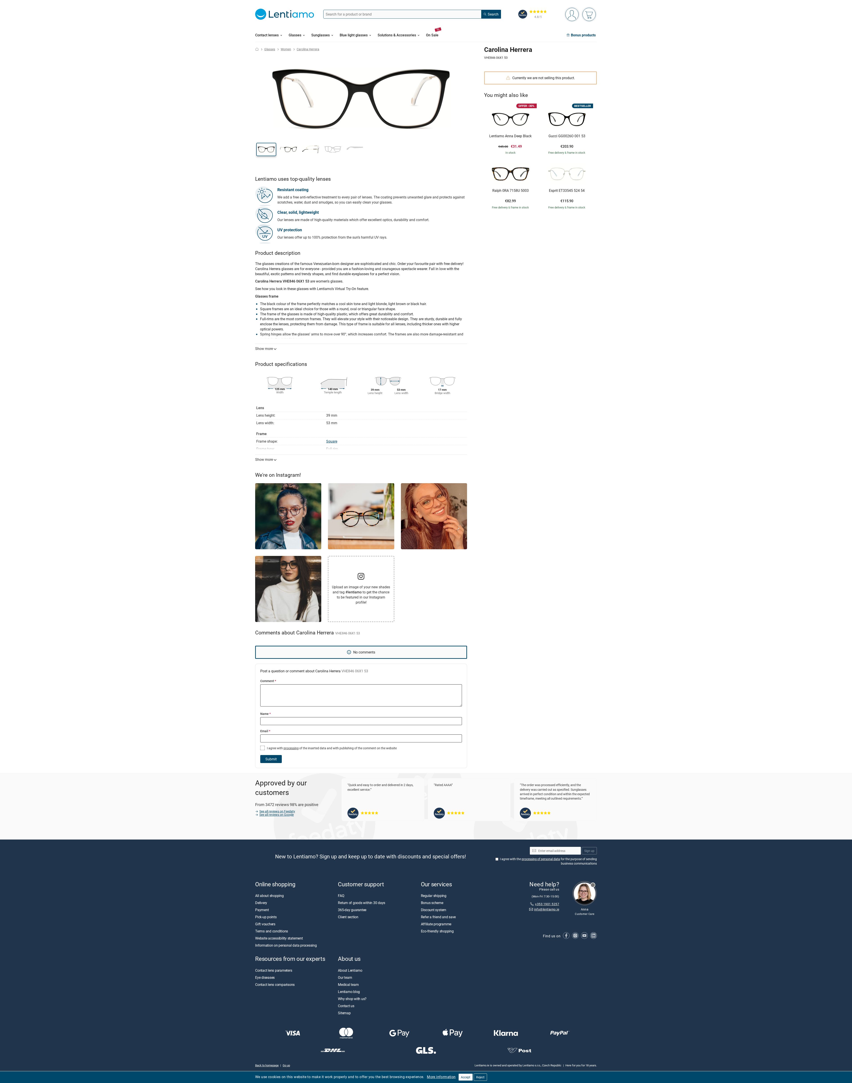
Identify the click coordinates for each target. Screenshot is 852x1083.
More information (441, 1076)
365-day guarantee (352, 910)
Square (331, 441)
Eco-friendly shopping (437, 931)
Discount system (433, 910)
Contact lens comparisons (275, 984)
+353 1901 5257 (547, 904)
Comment (268, 681)
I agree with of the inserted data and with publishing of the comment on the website (331, 748)
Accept (465, 1077)
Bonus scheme (432, 903)
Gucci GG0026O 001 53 (566, 136)
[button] (266, 149)
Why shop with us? (352, 998)
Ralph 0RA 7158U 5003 (510, 191)
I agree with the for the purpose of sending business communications (548, 861)
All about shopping (269, 895)
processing (291, 748)
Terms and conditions (271, 931)
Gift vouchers (265, 924)
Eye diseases (265, 977)
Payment (262, 910)
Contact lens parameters (273, 970)
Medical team (348, 984)
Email (265, 731)
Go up (286, 1065)
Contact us (346, 1005)
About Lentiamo (350, 970)
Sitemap (344, 1012)
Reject (480, 1077)
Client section (348, 917)
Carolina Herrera (308, 49)
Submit (271, 759)
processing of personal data (541, 859)
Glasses (269, 49)
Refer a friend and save (438, 917)
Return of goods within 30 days (361, 903)
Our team (345, 977)
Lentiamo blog (349, 991)
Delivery (261, 903)
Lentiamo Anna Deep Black (510, 136)
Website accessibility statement (279, 938)
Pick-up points (266, 917)
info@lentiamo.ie (546, 909)
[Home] (257, 49)
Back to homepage (267, 1065)
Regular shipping (433, 895)
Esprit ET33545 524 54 (567, 191)
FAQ (341, 895)
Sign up (589, 851)
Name (265, 714)
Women (286, 49)
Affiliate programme (436, 924)
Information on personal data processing (286, 945)
